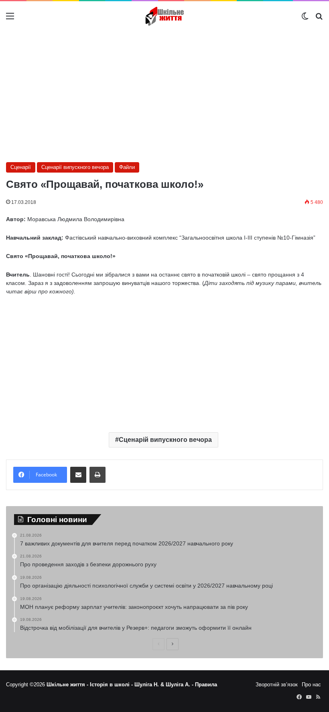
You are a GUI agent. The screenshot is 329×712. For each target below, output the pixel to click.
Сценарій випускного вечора (165, 439)
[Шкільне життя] (164, 16)
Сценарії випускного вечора (75, 167)
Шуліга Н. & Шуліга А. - (164, 684)
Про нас (311, 684)
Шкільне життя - (68, 684)
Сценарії (20, 167)
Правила (206, 684)
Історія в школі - (112, 684)
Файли (127, 167)
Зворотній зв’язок (277, 684)
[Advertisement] (164, 95)
